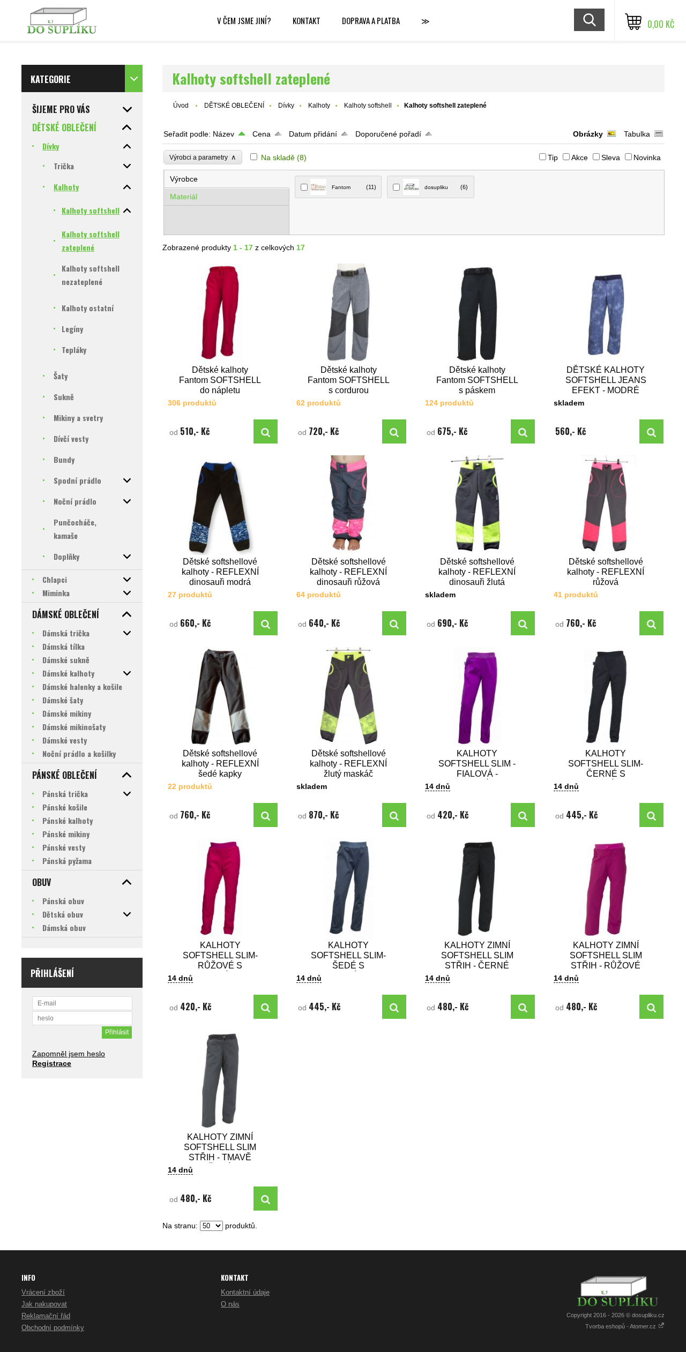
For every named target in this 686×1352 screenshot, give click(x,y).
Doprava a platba (371, 20)
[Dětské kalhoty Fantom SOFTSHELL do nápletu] (220, 313)
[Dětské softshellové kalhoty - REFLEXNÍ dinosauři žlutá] (477, 505)
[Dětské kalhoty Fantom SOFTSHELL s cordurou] (349, 313)
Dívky (286, 105)
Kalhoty (319, 105)
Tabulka (637, 134)
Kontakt (306, 20)
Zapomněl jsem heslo (68, 1053)
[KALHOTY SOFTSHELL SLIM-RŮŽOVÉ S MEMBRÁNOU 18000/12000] (220, 888)
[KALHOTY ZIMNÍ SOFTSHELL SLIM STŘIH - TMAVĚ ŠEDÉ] (220, 1080)
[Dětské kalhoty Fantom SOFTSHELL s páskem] (477, 313)
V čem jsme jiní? (244, 20)
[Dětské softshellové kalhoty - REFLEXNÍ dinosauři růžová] (349, 505)
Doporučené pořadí (388, 134)
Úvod (181, 105)
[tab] (227, 179)
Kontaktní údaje (245, 1292)
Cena (261, 134)
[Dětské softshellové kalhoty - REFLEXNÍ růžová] (606, 505)
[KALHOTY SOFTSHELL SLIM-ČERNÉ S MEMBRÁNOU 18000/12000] (606, 697)
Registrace (51, 1063)
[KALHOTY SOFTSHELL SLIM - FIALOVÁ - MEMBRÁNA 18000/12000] (477, 697)
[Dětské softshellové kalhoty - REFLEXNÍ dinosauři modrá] (220, 505)
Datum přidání (313, 134)
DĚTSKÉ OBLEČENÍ (234, 105)
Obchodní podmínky (52, 1328)
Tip (553, 157)
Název (223, 134)
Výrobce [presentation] (184, 179)
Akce (579, 157)
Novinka (647, 157)
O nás (230, 1304)
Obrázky (588, 134)
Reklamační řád (45, 1316)
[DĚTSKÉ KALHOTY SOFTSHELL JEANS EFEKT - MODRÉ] (606, 313)
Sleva (610, 157)
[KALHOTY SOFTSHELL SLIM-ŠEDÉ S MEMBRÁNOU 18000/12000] (349, 888)
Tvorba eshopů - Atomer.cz (621, 1326)
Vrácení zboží (43, 1292)
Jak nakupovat (44, 1304)
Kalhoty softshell (368, 105)
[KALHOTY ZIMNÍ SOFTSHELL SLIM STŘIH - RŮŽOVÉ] (606, 888)
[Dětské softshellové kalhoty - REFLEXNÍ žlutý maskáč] (349, 697)
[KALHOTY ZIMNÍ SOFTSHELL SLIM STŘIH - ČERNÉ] (477, 888)
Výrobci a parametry (202, 157)
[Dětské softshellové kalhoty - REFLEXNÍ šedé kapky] (220, 697)
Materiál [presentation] (183, 196)
